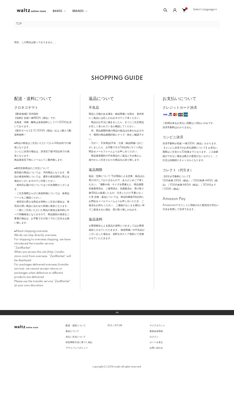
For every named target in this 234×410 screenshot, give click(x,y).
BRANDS (78, 11)
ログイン (154, 337)
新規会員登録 (156, 331)
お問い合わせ (156, 348)
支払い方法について (76, 337)
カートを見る (156, 342)
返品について (72, 331)
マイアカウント (157, 325)
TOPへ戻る (117, 312)
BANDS (57, 11)
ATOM (118, 325)
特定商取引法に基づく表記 (79, 342)
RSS (110, 325)
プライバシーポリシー (77, 348)
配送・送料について (76, 325)
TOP (19, 24)
